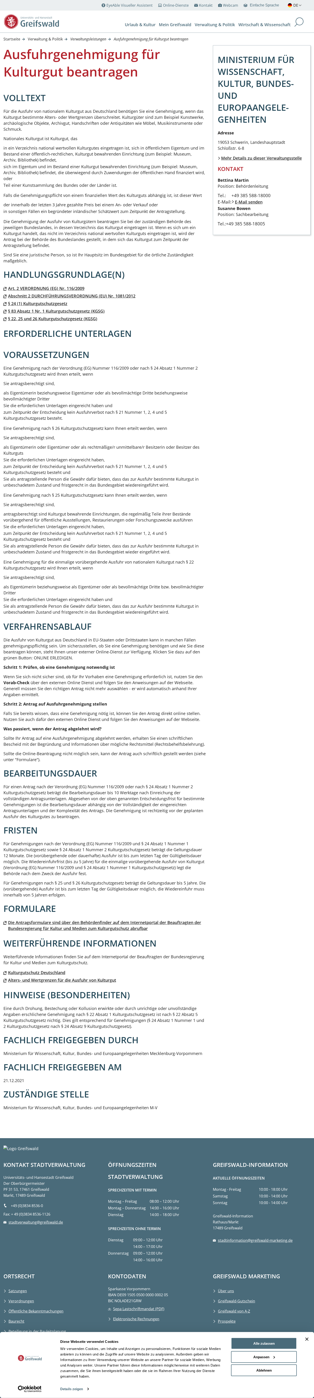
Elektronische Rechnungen (136, 1318)
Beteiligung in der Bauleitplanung (37, 1331)
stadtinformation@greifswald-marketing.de (255, 1240)
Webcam (230, 5)
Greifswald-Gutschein (236, 1301)
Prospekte (227, 1321)
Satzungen (18, 1290)
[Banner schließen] (306, 1339)
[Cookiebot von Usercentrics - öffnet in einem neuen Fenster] (30, 1389)
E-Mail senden (249, 202)
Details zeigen (71, 1389)
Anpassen (261, 1357)
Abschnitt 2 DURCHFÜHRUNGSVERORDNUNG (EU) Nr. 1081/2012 (71, 296)
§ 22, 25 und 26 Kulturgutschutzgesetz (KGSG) (52, 318)
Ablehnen (264, 1370)
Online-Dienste (176, 5)
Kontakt (206, 5)
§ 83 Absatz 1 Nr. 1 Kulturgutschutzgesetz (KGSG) (56, 311)
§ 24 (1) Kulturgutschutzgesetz (37, 303)
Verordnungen (21, 1301)
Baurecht (16, 1321)
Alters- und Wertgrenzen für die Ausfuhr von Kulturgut (62, 980)
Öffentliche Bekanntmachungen (36, 1311)
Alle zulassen (264, 1343)
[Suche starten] (299, 23)
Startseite (11, 39)
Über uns (226, 1290)
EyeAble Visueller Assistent (129, 5)
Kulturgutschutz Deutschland (36, 972)
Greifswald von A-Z (234, 1311)
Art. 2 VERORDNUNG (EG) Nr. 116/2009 (46, 288)
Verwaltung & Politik (45, 39)
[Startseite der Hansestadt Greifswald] (31, 21)
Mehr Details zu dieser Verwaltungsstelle (261, 158)
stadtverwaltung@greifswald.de (36, 1222)
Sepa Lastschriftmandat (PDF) (138, 1308)
